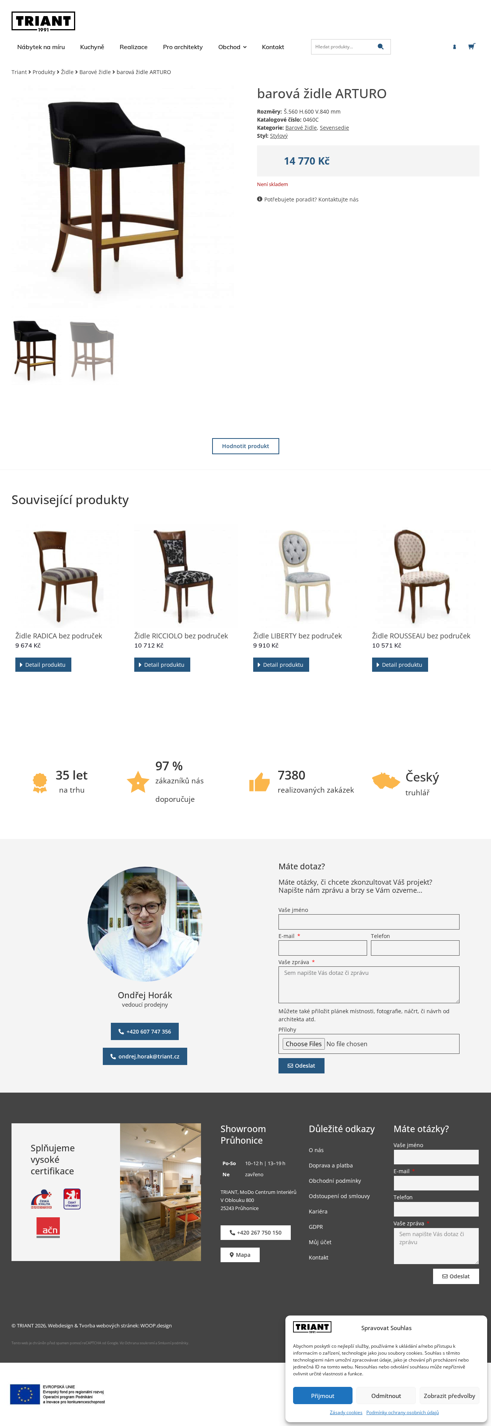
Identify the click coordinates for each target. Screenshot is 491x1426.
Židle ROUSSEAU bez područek (421, 635)
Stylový (279, 135)
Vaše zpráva (294, 962)
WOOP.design (156, 1325)
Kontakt (318, 1257)
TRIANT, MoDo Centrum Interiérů (259, 1192)
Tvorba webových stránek (108, 1325)
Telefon (380, 936)
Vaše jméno (293, 910)
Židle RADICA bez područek (58, 635)
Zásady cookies (346, 1412)
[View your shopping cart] (473, 46)
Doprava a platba (331, 1165)
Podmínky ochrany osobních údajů (402, 1412)
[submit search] (380, 46)
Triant (19, 72)
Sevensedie (334, 127)
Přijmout (322, 1396)
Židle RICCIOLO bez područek (181, 635)
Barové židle (95, 72)
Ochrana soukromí (139, 1342)
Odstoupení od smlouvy (339, 1196)
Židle (67, 72)
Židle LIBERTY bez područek (297, 635)
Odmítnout (386, 1396)
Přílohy (287, 1030)
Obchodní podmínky (335, 1180)
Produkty (44, 72)
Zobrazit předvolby (449, 1396)
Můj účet (320, 1242)
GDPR (316, 1226)
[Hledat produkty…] (351, 46)
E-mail (287, 936)
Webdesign (60, 1325)
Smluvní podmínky (173, 1342)
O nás (316, 1150)
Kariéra (318, 1211)
